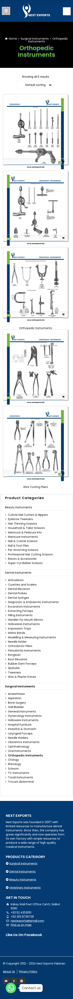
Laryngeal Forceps (20, 733)
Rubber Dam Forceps (22, 664)
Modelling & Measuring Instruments (32, 637)
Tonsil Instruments (20, 777)
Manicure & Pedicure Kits (25, 532)
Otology (13, 760)
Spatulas (14, 668)
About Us (9, 972)
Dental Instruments (18, 573)
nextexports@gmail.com (27, 921)
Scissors (13, 769)
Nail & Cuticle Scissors (23, 541)
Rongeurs (14, 655)
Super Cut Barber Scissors (25, 563)
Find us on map (21, 925)
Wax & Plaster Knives (22, 677)
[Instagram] (21, 981)
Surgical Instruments (35, 39)
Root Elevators (17, 659)
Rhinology (14, 764)
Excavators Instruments (24, 607)
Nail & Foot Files (18, 546)
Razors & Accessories (22, 559)
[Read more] (35, 161)
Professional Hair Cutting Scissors (30, 554)
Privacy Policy (28, 972)
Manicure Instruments (23, 537)
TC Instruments (18, 773)
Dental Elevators (19, 589)
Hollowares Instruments (24, 624)
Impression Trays (19, 629)
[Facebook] (14, 981)
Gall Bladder (16, 707)
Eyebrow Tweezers (20, 519)
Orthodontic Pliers (20, 646)
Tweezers (14, 672)
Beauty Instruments (18, 507)
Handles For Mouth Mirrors (25, 620)
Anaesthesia (16, 694)
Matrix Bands (16, 633)
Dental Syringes (18, 598)
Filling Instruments (20, 615)
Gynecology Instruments (25, 716)
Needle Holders (18, 738)
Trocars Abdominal (21, 782)
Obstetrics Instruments (24, 742)
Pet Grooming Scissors (23, 550)
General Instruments (22, 711)
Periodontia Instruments (24, 650)
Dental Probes (17, 593)
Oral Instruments (19, 751)
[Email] (6, 981)
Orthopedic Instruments (35, 328)
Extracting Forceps (20, 611)
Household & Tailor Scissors (26, 528)
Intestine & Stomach (22, 729)
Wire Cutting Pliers (35, 487)
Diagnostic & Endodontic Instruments (33, 602)
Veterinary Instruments (25, 888)
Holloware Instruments (23, 720)
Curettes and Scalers (22, 585)
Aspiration (14, 698)
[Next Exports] (36, 11)
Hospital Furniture (20, 725)
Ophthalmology (18, 747)
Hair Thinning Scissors (22, 524)
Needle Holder (17, 642)
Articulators (16, 580)
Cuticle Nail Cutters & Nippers (28, 515)
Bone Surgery (17, 703)
